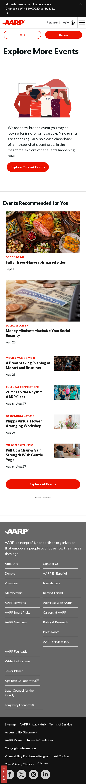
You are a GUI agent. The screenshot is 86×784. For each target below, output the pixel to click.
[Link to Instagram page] (33, 774)
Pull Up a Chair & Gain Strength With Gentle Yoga (24, 455)
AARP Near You (16, 622)
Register (52, 22)
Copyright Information (20, 748)
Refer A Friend (53, 593)
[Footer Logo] (43, 531)
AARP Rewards (15, 602)
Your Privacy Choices (19, 764)
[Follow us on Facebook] (9, 774)
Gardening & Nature (20, 415)
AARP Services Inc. (56, 641)
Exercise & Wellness (19, 445)
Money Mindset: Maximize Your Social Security (38, 333)
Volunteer (11, 583)
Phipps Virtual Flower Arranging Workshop (24, 423)
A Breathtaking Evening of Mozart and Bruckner (28, 365)
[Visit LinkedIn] (45, 774)
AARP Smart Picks (17, 612)
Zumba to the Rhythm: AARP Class (24, 394)
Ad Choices (62, 756)
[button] (82, 22)
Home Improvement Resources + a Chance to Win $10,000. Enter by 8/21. (30, 6)
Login (65, 22)
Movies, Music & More (20, 357)
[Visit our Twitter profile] (21, 774)
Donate (10, 573)
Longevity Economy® (20, 705)
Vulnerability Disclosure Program (27, 756)
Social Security (17, 325)
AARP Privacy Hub (33, 724)
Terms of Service (60, 724)
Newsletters (51, 583)
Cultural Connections (22, 386)
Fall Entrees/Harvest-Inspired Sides (36, 262)
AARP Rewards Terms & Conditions (29, 740)
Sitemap (10, 724)
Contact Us (51, 563)
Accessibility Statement (21, 732)
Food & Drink (15, 257)
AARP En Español (55, 573)
